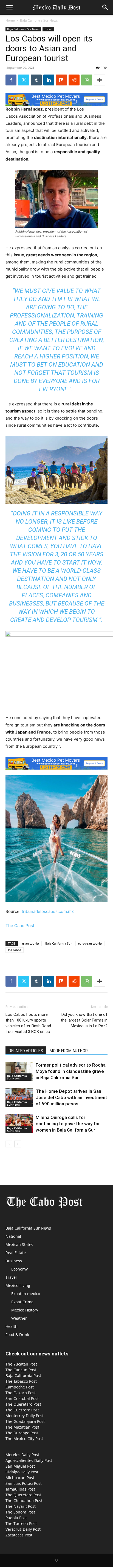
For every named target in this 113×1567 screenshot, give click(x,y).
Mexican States (19, 1244)
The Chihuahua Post (24, 1500)
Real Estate (15, 1252)
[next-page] (17, 1144)
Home (10, 20)
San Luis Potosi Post (23, 1483)
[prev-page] (8, 1144)
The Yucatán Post (21, 1364)
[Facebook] (10, 80)
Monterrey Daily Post (24, 1415)
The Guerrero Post (22, 1409)
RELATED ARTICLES (26, 1051)
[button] (9, 7)
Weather (19, 1318)
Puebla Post (16, 1517)
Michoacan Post (19, 1477)
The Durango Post (21, 1432)
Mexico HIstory (24, 1310)
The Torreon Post (21, 1523)
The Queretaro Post (23, 1494)
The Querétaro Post (23, 1404)
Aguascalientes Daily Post (28, 1460)
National (13, 1236)
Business (13, 1260)
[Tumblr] (36, 80)
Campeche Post (19, 1387)
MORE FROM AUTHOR (69, 1051)
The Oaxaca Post (20, 1392)
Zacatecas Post (18, 1535)
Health (11, 1326)
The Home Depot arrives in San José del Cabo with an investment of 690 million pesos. (71, 1097)
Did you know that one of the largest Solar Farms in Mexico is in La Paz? (84, 1020)
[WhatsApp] (86, 80)
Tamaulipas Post (20, 1489)
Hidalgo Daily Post (21, 1471)
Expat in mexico (25, 1293)
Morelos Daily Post (22, 1454)
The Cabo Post (19, 925)
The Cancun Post (20, 1369)
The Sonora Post (20, 1512)
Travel (48, 29)
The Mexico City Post (24, 1438)
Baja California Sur (58, 943)
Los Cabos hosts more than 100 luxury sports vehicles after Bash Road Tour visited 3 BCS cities (28, 1023)
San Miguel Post (20, 1466)
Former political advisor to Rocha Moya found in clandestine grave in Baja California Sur (71, 1071)
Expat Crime (22, 1301)
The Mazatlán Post (22, 1427)
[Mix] (61, 80)
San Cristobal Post (22, 1398)
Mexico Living (17, 1285)
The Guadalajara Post (25, 1421)
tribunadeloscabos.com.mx (48, 911)
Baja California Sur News (39, 20)
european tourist (90, 943)
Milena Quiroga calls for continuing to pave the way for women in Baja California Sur (68, 1124)
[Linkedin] (48, 80)
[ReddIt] (74, 80)
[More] (99, 80)
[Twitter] (23, 80)
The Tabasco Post (21, 1381)
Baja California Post (23, 1375)
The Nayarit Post (20, 1506)
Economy (19, 1269)
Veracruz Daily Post (23, 1529)
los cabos (14, 950)
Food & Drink (17, 1334)
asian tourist (30, 943)
